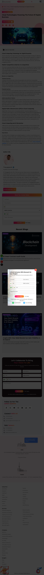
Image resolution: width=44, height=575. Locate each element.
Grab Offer (19, 296)
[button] (11, 283)
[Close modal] (36, 270)
